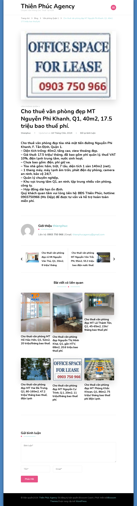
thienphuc (26, 133)
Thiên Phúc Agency (48, 6)
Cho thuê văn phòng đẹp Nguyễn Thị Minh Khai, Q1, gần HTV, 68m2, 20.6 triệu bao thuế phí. (66, 344)
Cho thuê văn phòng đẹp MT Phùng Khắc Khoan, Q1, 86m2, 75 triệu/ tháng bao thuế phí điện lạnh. (97, 392)
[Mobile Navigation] (113, 7)
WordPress (81, 501)
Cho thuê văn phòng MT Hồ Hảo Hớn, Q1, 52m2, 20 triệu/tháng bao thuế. (35, 340)
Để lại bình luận (88, 133)
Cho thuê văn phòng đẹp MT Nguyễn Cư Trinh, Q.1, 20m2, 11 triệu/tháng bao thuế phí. (65, 392)
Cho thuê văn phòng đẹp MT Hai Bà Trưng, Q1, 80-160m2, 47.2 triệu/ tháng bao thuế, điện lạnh (34, 391)
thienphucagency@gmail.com (88, 234)
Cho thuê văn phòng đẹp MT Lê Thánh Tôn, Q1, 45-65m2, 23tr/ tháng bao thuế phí (98, 325)
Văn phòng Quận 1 (30, 106)
